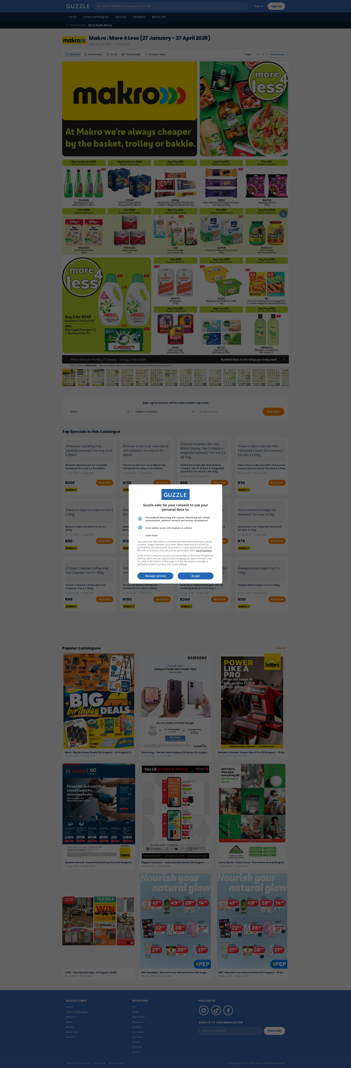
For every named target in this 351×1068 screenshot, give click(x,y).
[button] (175, 535)
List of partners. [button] (204, 550)
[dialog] (175, 534)
